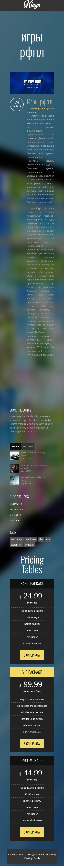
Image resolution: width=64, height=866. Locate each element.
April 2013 (14, 520)
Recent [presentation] (15, 446)
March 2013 (15, 515)
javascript (29, 544)
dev (41, 539)
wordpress (31, 539)
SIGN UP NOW (32, 655)
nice (48, 539)
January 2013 (16, 504)
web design (16, 539)
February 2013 (16, 509)
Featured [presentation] (28, 446)
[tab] (15, 446)
